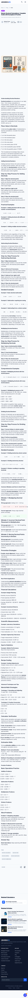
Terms (14, 987)
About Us (3, 968)
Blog (7, 7)
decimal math (15, 852)
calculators (5, 940)
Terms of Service (4, 974)
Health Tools (17, 960)
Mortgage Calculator (5, 950)
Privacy (10, 987)
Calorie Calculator (4, 958)
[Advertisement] (14, 39)
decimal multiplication (6, 859)
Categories (17, 952)
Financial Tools (18, 958)
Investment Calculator (5, 960)
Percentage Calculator (5, 956)
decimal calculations (6, 852)
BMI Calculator (4, 952)
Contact (2, 970)
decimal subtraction (15, 855)
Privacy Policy (4, 972)
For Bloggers (17, 956)
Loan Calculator (4, 954)
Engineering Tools (18, 962)
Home (2, 7)
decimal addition (5, 855)
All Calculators (18, 950)
